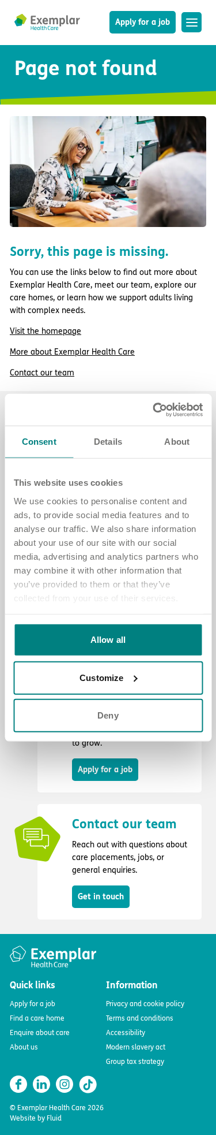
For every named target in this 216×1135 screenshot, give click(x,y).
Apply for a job (142, 22)
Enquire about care (40, 1033)
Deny (107, 715)
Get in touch (101, 897)
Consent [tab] (39, 441)
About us (24, 1047)
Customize (101, 677)
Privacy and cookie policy (145, 1004)
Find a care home (37, 1018)
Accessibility (125, 1033)
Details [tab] (108, 441)
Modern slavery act (135, 1047)
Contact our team (42, 373)
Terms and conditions (139, 1018)
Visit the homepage (45, 331)
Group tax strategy (135, 1062)
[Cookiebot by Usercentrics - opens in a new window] (154, 409)
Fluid (54, 1118)
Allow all (108, 640)
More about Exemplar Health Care (72, 352)
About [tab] (177, 441)
